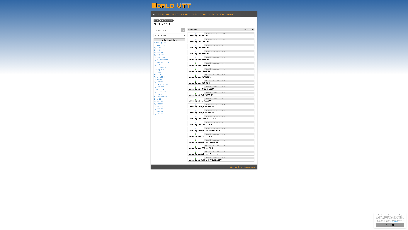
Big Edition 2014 (160, 67)
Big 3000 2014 (159, 50)
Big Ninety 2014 (159, 45)
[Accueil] (154, 14)
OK (183, 30)
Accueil (156, 20)
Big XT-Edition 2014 (161, 84)
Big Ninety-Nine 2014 (161, 62)
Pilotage (230, 14)
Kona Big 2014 (159, 89)
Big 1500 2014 (159, 94)
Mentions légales (236, 167)
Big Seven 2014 (159, 57)
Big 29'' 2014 (158, 74)
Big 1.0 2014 (158, 82)
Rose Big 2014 (159, 70)
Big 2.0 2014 (158, 104)
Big (162, 20)
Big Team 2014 (159, 52)
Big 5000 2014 (159, 55)
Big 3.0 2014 (158, 109)
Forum (161, 14)
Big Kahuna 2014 (160, 92)
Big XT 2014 (158, 65)
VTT (167, 14)
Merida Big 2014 (160, 43)
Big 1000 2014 (159, 87)
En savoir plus (394, 221)
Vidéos (203, 14)
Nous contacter (249, 167)
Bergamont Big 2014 (161, 97)
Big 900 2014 (158, 106)
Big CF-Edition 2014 (161, 60)
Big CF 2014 (158, 48)
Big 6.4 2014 (158, 111)
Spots (211, 14)
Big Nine (169, 20)
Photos (195, 14)
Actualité (185, 14)
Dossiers (220, 14)
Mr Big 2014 (158, 72)
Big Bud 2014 (158, 79)
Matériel (175, 14)
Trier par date (249, 30)
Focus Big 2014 (159, 77)
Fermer (389, 225)
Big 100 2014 (158, 114)
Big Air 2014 (158, 99)
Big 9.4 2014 (158, 101)
